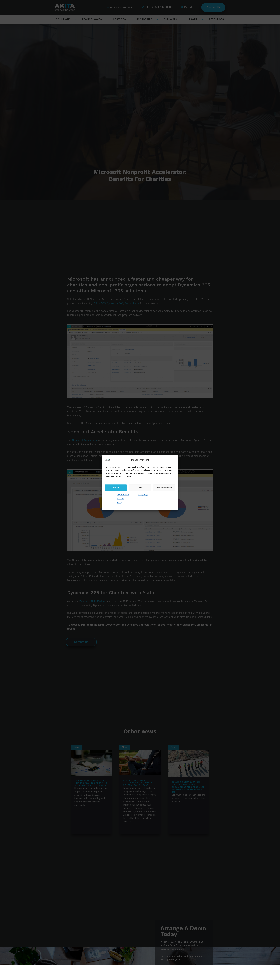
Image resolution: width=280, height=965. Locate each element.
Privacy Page (143, 494)
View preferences (164, 487)
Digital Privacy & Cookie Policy (123, 498)
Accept (116, 487)
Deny (140, 487)
